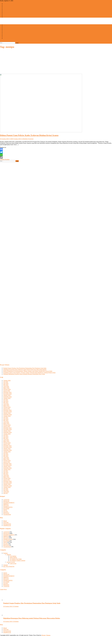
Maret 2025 (6, 405)
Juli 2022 (5, 453)
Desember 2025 (7, 392)
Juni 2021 (5, 472)
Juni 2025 (5, 401)
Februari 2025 (7, 407)
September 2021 (7, 468)
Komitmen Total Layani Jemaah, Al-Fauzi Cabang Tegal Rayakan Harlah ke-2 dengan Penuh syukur (29, 372)
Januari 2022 (6, 462)
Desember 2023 (7, 428)
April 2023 (6, 439)
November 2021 (7, 465)
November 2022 (7, 447)
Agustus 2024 (6, 416)
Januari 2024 (6, 426)
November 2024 (7, 411)
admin (25, 139)
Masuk (5, 521)
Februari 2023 (7, 442)
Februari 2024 (7, 425)
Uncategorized (7, 514)
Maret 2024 (6, 423)
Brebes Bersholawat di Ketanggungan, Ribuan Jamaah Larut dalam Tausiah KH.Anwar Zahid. (27, 371)
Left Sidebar (13, 556)
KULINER (6, 14)
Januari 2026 (6, 391)
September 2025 (7, 396)
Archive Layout (11, 562)
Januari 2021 (6, 480)
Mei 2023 (5, 438)
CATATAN (6, 17)
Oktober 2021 (6, 466)
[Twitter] (56, 152)
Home (4, 3)
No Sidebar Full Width (16, 559)
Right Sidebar (13, 557)
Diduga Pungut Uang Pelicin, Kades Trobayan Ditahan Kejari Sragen (29, 135)
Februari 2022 (7, 460)
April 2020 (6, 491)
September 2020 (7, 485)
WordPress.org (7, 525)
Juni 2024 (5, 419)
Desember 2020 (7, 481)
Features (5, 553)
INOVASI (6, 11)
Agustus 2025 (6, 398)
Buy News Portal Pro (8, 566)
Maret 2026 (6, 388)
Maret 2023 (6, 441)
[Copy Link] (56, 157)
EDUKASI (6, 6)
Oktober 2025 (6, 395)
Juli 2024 (5, 417)
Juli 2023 (5, 435)
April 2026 (6, 386)
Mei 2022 (5, 456)
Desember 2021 (7, 463)
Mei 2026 (5, 385)
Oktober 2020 (6, 484)
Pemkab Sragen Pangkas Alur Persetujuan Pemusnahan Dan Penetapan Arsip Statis (24, 368)
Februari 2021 (7, 478)
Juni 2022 (5, 454)
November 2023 (7, 429)
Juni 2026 (5, 383)
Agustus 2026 (6, 380)
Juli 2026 (5, 382)
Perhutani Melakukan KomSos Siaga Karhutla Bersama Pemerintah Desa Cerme (24, 374)
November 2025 (7, 394)
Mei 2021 (5, 474)
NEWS (5, 5)
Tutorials (5, 565)
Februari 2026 (7, 389)
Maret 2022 (6, 459)
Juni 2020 (5, 490)
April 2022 (6, 457)
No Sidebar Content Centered (17, 560)
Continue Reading (4, 159)
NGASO (5, 15)
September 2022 (7, 450)
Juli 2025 (5, 399)
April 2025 (6, 404)
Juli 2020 (5, 488)
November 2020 (7, 482)
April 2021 (6, 475)
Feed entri (5, 522)
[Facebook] (56, 149)
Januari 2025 (6, 408)
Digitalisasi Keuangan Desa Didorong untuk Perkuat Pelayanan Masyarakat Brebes (24, 369)
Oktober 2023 (6, 431)
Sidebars (9, 554)
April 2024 (6, 422)
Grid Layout (13, 563)
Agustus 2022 (6, 451)
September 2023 (7, 432)
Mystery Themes (46, 635)
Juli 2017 (5, 493)
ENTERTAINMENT (8, 8)
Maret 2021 (6, 477)
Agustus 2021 (6, 469)
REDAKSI (6, 37)
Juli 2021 (5, 471)
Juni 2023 (5, 437)
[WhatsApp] (56, 154)
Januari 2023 (6, 444)
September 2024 (7, 414)
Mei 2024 (5, 420)
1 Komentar (30, 139)
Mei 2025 (5, 402)
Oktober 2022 (6, 448)
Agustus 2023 (6, 434)
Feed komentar (7, 524)
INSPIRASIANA (8, 12)
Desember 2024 (7, 410)
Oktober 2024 (6, 413)
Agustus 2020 (6, 487)
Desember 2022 (7, 445)
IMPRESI (5, 9)
